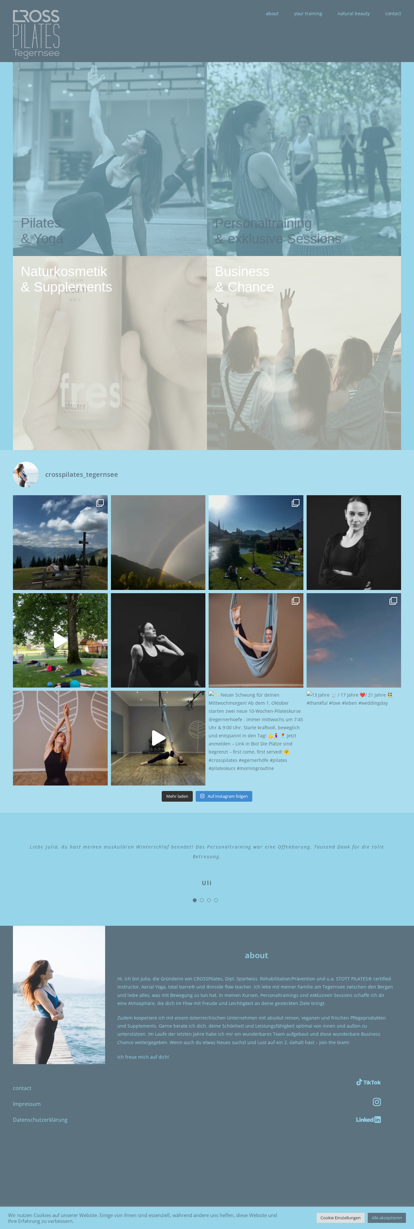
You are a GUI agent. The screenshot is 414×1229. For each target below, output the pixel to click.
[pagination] (195, 910)
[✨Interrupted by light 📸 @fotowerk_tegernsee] (158, 640)
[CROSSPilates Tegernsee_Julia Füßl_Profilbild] (59, 928)
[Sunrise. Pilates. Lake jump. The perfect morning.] (256, 542)
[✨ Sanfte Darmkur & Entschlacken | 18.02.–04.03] (354, 640)
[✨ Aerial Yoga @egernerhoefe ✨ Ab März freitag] (256, 640)
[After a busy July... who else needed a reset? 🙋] (60, 542)
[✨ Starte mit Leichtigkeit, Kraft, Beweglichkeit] (60, 738)
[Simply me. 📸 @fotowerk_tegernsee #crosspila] (354, 542)
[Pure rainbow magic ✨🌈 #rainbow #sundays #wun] (158, 542)
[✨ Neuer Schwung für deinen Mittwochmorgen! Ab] (256, 738)
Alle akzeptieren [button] (387, 1218)
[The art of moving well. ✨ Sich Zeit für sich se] (60, 640)
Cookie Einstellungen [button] (341, 1218)
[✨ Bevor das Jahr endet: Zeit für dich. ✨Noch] (158, 738)
